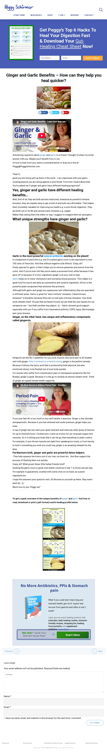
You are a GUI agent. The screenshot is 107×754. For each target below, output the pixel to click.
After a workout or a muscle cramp (45, 361)
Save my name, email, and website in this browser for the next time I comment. (43, 718)
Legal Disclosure (70, 743)
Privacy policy (27, 743)
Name (7, 696)
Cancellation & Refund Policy (53, 743)
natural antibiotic (53, 256)
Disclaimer (5, 743)
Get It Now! (92, 58)
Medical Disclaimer (92, 743)
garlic (53, 155)
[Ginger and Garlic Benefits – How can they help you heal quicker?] (54, 98)
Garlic (15, 279)
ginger (43, 155)
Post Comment (95, 722)
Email (7, 707)
